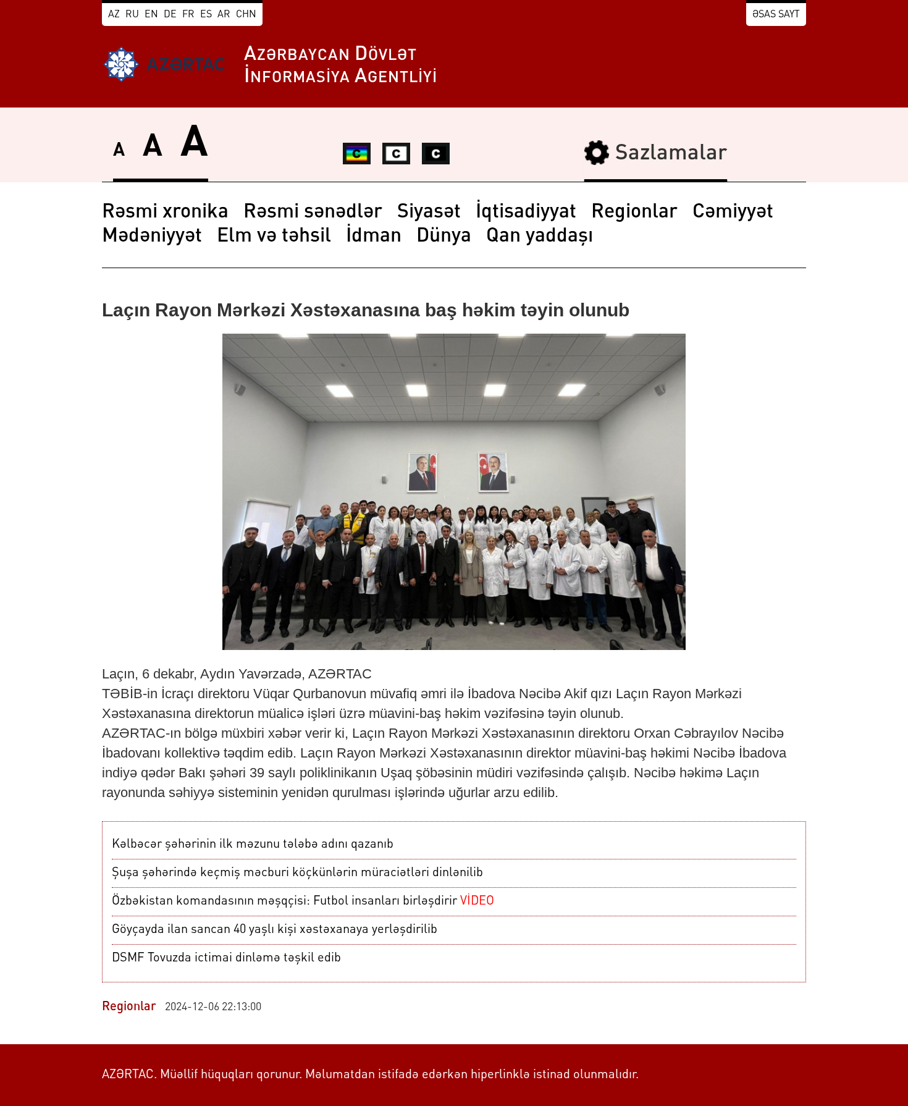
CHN (246, 15)
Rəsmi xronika (165, 212)
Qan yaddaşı (539, 237)
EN (151, 15)
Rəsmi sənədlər (312, 212)
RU (132, 15)
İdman (373, 237)
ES (206, 15)
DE (170, 15)
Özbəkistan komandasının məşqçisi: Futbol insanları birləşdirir (303, 901)
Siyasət (429, 212)
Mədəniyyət (152, 237)
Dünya (443, 237)
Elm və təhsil (274, 237)
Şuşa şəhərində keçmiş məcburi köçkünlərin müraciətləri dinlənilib (297, 873)
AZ (114, 15)
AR (223, 15)
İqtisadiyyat (526, 212)
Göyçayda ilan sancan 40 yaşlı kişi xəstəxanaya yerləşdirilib (274, 930)
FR (188, 15)
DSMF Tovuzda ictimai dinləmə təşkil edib (226, 958)
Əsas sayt (776, 15)
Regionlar (634, 212)
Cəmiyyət (732, 212)
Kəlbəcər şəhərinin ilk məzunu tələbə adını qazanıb (252, 844)
